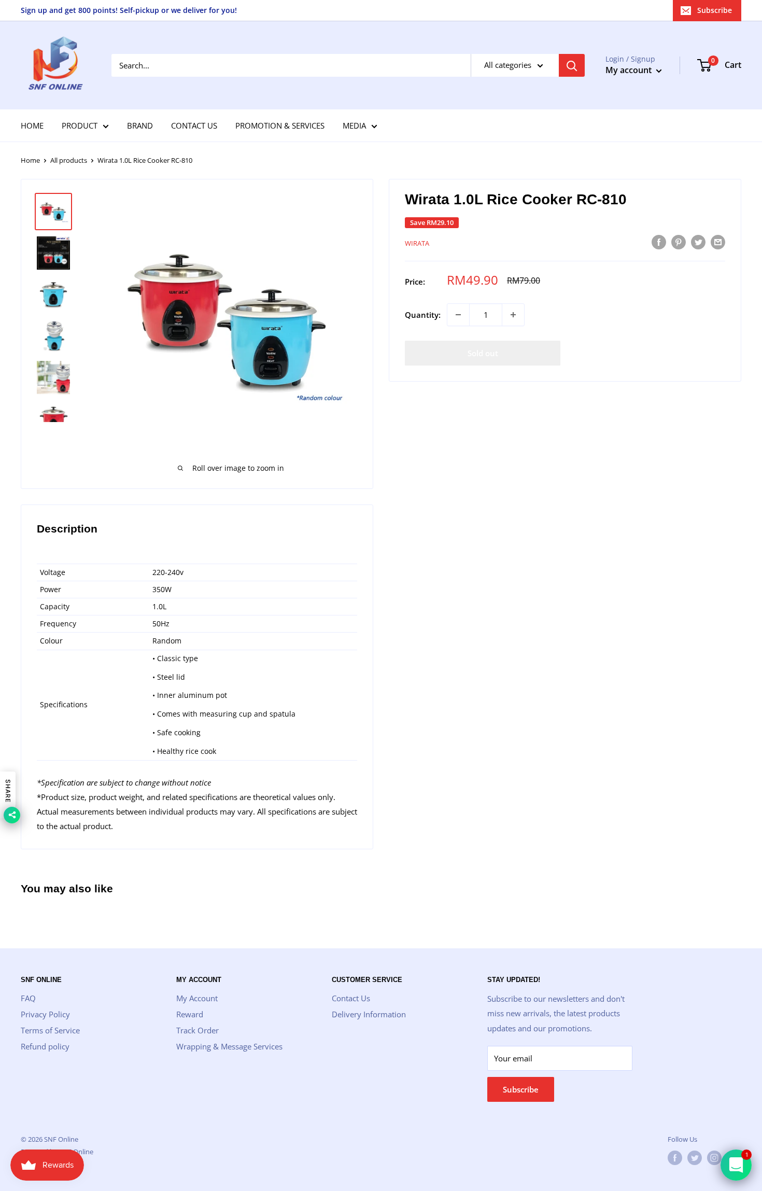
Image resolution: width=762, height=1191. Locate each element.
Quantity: (423, 315)
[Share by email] (718, 241)
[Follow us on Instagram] (714, 1158)
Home (30, 160)
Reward (189, 1014)
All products (68, 160)
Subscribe (714, 10)
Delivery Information (369, 1014)
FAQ (28, 998)
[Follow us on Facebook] (675, 1158)
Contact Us (351, 998)
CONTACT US (194, 125)
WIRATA (417, 243)
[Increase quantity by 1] (513, 315)
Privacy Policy (45, 1014)
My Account (197, 998)
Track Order (197, 1030)
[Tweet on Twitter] (698, 241)
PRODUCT (79, 125)
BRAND (140, 125)
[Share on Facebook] (659, 241)
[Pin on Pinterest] (678, 241)
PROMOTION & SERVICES (279, 125)
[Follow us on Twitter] (694, 1158)
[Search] (572, 65)
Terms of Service (50, 1030)
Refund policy (45, 1046)
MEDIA (354, 125)
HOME (32, 125)
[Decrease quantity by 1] (458, 315)
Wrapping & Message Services (229, 1046)
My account (629, 70)
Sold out (483, 353)
